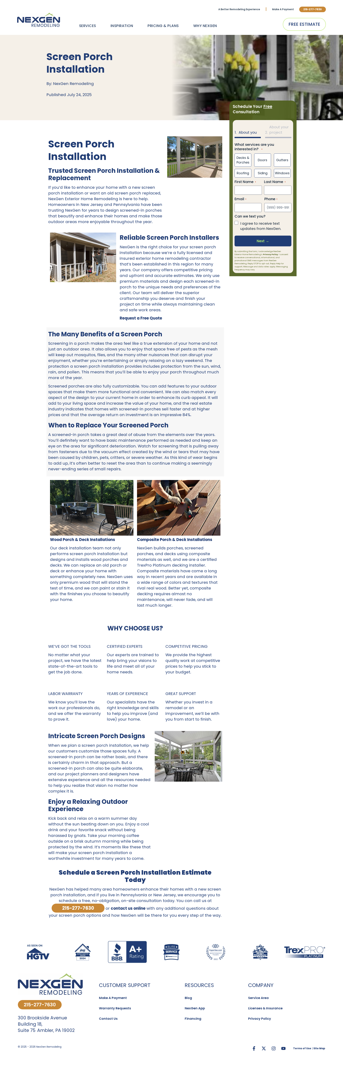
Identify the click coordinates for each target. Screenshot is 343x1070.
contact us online (128, 908)
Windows (282, 173)
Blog (188, 998)
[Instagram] (273, 1048)
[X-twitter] (263, 1048)
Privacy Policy (270, 254)
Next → (263, 240)
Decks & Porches (243, 160)
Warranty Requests (115, 1008)
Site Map (319, 1048)
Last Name (273, 181)
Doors (262, 160)
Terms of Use (302, 1048)
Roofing (243, 173)
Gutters (282, 160)
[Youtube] (283, 1048)
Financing (193, 1018)
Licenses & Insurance (265, 1008)
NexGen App (195, 1008)
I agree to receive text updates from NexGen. (260, 226)
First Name (244, 181)
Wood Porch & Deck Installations (82, 539)
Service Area (258, 998)
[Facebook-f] (253, 1048)
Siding (262, 173)
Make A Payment (283, 9)
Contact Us (108, 1018)
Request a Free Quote (141, 318)
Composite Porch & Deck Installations (174, 539)
